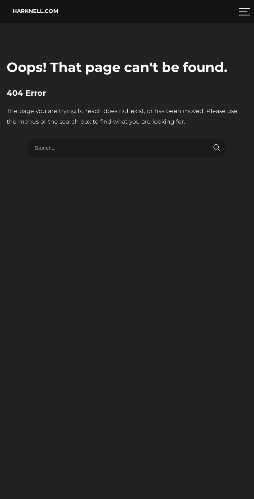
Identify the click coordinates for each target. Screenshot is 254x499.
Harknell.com (35, 11)
